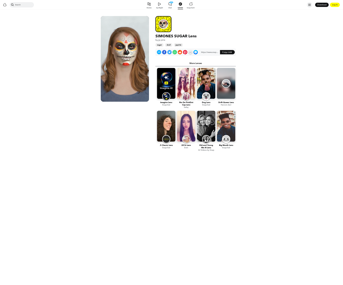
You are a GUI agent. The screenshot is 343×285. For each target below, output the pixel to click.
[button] (159, 52)
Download (322, 4)
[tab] (195, 63)
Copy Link (227, 52)
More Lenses (195, 63)
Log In (335, 4)
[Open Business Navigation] (309, 4)
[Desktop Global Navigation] (5, 5)
